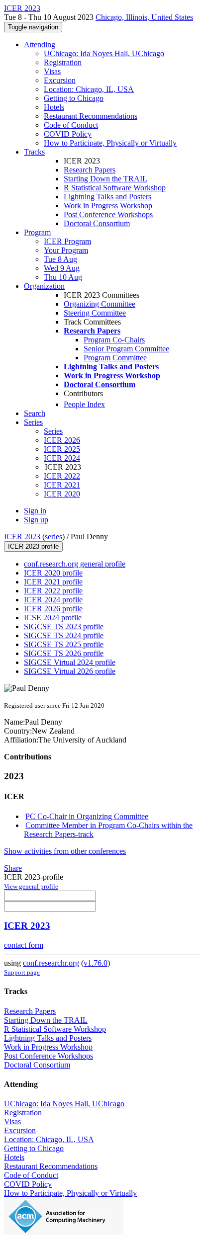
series (53, 536)
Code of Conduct (71, 125)
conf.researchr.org (51, 963)
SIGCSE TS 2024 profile (63, 635)
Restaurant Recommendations (90, 116)
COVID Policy (68, 134)
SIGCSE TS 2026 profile (63, 653)
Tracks (34, 152)
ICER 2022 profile (53, 590)
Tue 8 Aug (60, 259)
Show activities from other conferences (65, 851)
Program (37, 232)
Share (13, 868)
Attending (39, 44)
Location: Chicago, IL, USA (89, 89)
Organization (44, 286)
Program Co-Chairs (114, 339)
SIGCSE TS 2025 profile (63, 644)
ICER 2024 (62, 458)
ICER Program (67, 241)
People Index (84, 404)
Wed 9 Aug (62, 268)
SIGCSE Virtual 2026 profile (69, 671)
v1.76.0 (95, 963)
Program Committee (115, 357)
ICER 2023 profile (33, 546)
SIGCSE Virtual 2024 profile (69, 662)
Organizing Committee (99, 304)
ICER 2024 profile (53, 599)
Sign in (35, 510)
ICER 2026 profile (53, 608)
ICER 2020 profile (53, 573)
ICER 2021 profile (53, 582)
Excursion (60, 80)
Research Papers (89, 169)
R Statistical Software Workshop (115, 187)
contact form (23, 945)
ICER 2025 (62, 449)
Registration (63, 62)
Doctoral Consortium (97, 223)
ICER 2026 (62, 440)
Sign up (36, 519)
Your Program (66, 250)
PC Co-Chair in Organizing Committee (86, 816)
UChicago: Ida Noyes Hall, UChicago (104, 53)
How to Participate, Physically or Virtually (110, 143)
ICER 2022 (62, 476)
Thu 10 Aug (63, 277)
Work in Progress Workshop (108, 205)
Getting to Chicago (73, 98)
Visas (52, 71)
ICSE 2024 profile (53, 617)
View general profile (31, 886)
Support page (22, 972)
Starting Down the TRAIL (105, 178)
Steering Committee (95, 313)
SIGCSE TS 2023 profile (63, 626)
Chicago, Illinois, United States (144, 17)
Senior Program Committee (126, 348)
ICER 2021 (62, 485)
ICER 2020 (62, 494)
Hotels (54, 107)
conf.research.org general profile (74, 564)
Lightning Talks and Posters (107, 196)
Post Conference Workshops (108, 214)
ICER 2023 (22, 536)
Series (53, 431)
